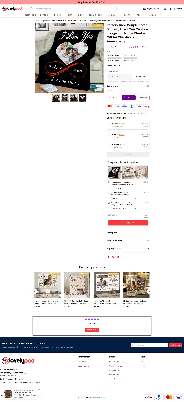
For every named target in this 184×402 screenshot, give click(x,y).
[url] (14, 379)
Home (36, 21)
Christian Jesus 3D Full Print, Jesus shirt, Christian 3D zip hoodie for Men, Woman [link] (25, 395)
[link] (8, 394)
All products (45, 21)
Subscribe (175, 345)
